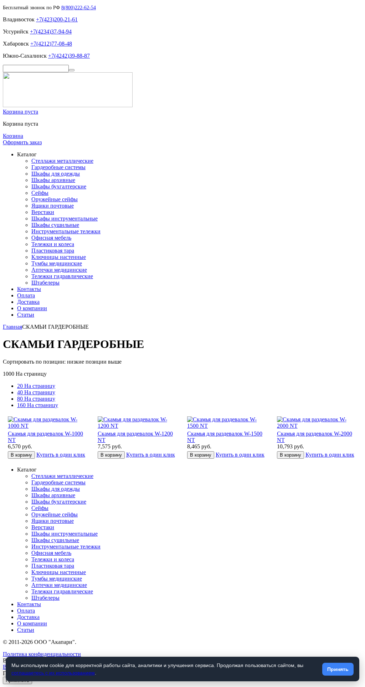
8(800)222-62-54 (78, 7)
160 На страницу (37, 405)
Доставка (28, 302)
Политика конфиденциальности (42, 654)
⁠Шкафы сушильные (55, 225)
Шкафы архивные (53, 180)
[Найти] (71, 70)
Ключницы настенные (58, 257)
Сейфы (39, 193)
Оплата (26, 295)
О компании (32, 308)
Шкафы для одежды (55, 174)
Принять (338, 669)
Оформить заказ (22, 142)
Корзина (13, 136)
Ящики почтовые (52, 206)
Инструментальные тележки (66, 231)
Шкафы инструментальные (64, 218)
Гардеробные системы (58, 167)
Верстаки (42, 212)
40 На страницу (36, 392)
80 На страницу (36, 399)
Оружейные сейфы (54, 199)
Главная (12, 327)
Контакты (29, 289)
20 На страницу (36, 386)
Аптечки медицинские (59, 270)
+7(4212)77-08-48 (51, 44)
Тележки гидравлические (62, 276)
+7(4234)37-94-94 (51, 31)
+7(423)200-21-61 (57, 19)
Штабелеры (45, 283)
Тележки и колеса (52, 244)
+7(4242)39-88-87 (69, 56)
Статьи (25, 315)
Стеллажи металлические (62, 161)
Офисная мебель (51, 238)
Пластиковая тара (52, 251)
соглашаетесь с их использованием (53, 673)
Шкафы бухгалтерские (58, 186)
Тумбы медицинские (56, 263)
